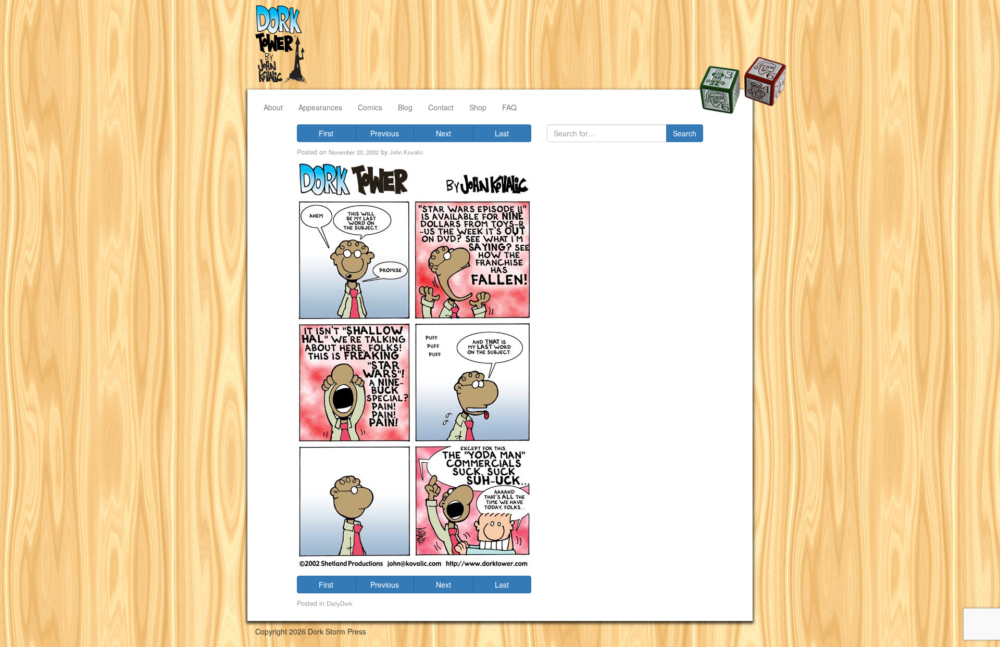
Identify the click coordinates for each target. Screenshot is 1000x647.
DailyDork (340, 603)
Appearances (320, 107)
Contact (441, 107)
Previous (384, 133)
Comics (370, 107)
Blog (405, 107)
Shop (477, 107)
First (326, 133)
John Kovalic (406, 152)
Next (443, 133)
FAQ (509, 107)
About (273, 107)
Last (502, 133)
